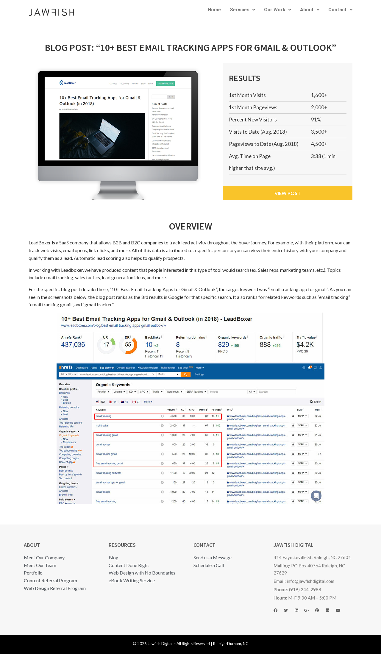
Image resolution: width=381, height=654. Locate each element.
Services (239, 10)
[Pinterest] (319, 614)
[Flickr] (330, 614)
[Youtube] (340, 614)
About (307, 10)
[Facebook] (278, 614)
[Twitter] (288, 614)
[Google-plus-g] (309, 614)
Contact (337, 10)
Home (214, 10)
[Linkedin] (298, 614)
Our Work (274, 10)
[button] (242, 10)
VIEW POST (287, 193)
